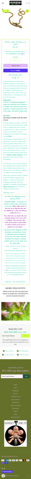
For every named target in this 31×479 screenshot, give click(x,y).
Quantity (15, 57)
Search (15, 384)
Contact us (8, 281)
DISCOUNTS (15, 417)
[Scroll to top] (27, 476)
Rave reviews (9, 351)
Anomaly (16, 475)
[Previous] (3, 11)
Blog (15, 414)
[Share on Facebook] (13, 78)
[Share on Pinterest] (18, 78)
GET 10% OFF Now (19, 281)
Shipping (15, 390)
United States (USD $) (10, 456)
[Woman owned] (18, 355)
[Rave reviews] (4, 351)
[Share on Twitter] (15, 78)
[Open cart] (29, 3)
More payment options (15, 75)
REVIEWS (15, 402)
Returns (15, 393)
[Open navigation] (4, 3)
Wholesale (15, 408)
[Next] (7, 11)
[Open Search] (26, 3)
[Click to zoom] (27, 11)
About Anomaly (15, 405)
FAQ (15, 387)
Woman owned (24, 354)
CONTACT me (15, 396)
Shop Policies (15, 399)
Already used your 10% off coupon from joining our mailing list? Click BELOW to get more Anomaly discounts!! (15, 293)
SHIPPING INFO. (9, 192)
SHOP (15, 411)
